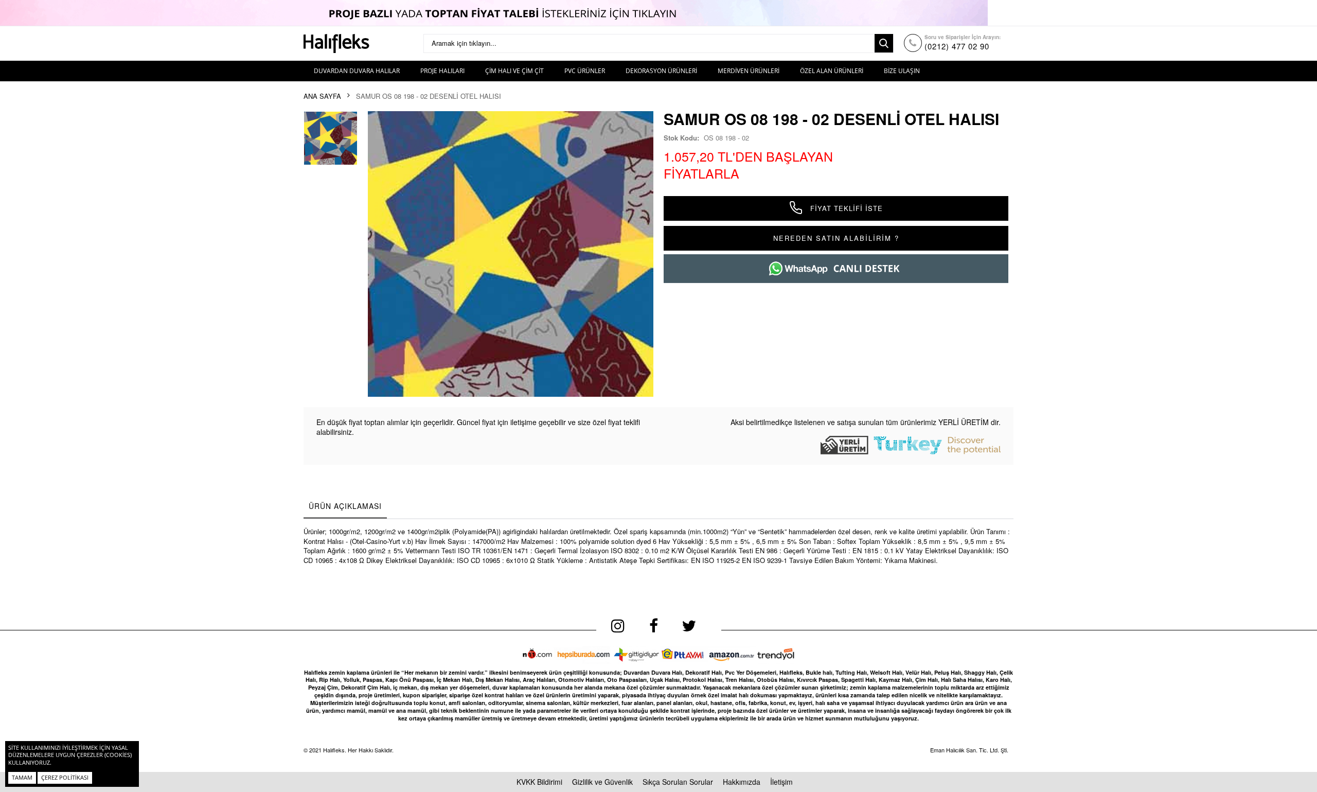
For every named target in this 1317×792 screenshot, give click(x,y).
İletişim (781, 782)
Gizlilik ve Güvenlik (602, 782)
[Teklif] (658, 13)
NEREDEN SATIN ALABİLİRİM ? (836, 238)
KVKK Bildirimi (539, 782)
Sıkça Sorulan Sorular (678, 782)
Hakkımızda (741, 782)
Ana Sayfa (322, 96)
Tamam (22, 777)
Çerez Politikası (64, 777)
